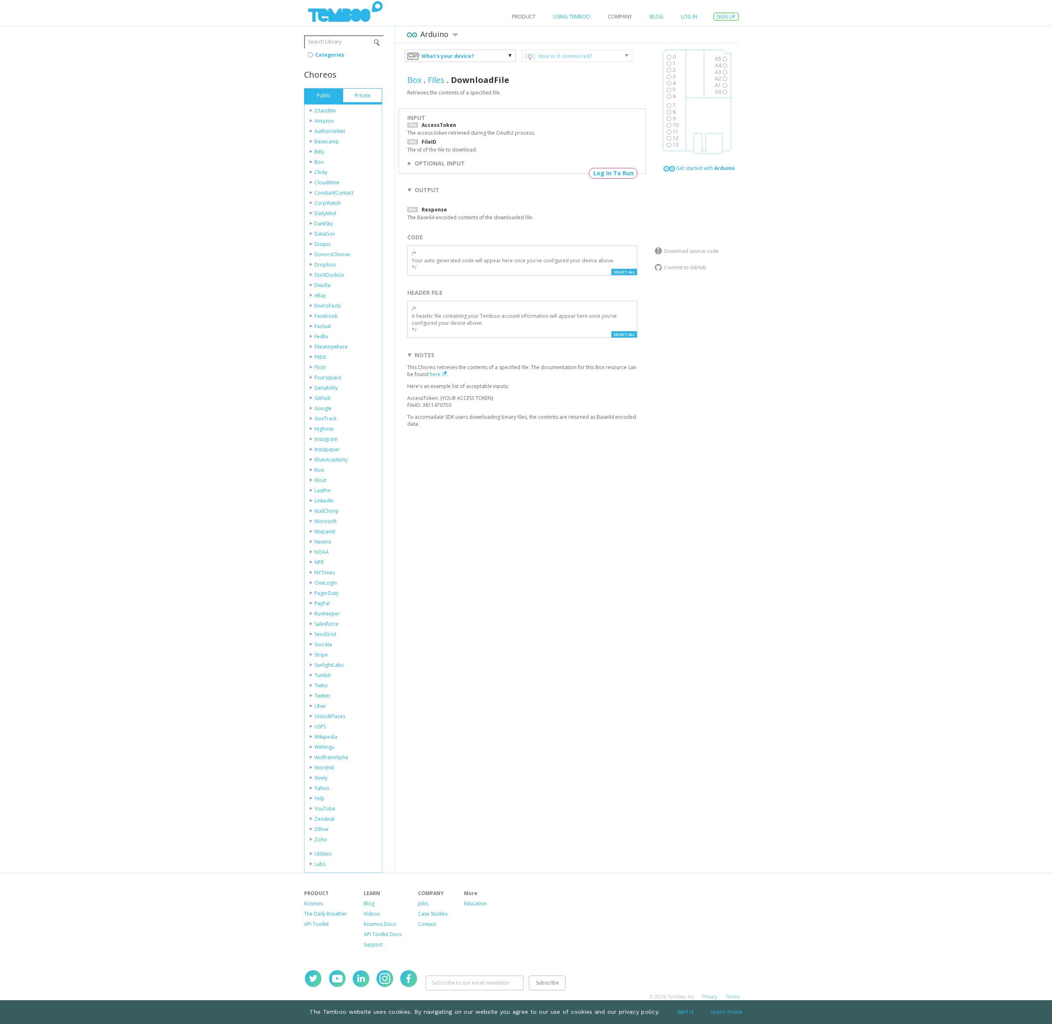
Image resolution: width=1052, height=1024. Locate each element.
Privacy (709, 996)
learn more (727, 1011)
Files (436, 79)
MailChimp (326, 510)
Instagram (326, 439)
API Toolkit (316, 924)
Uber (320, 706)
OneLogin (325, 582)
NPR (319, 562)
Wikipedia (325, 736)
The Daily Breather (325, 913)
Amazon (324, 120)
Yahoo (322, 788)
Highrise (324, 428)
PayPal (322, 603)
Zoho (320, 839)
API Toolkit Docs (382, 934)
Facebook (325, 315)
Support (373, 944)
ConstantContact (333, 192)
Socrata (323, 644)
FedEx (321, 336)
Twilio (321, 685)
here (435, 374)
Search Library (324, 41)
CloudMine (326, 182)
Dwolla (322, 285)
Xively (321, 777)
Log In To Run (613, 173)
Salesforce (326, 623)
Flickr (320, 367)
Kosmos (313, 903)
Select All (624, 272)
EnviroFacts (327, 305)
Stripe (321, 654)
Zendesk (324, 818)
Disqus (322, 244)
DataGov (324, 233)
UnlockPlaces (329, 716)
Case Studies (433, 913)
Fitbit (320, 357)
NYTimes (324, 572)
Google (323, 408)
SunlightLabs (329, 664)
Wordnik (324, 767)
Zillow (321, 829)
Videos (372, 913)
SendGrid (325, 634)
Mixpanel (324, 531)
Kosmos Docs (380, 924)
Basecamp (326, 141)
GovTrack (325, 418)
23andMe (325, 110)
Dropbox (325, 264)
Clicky (321, 172)
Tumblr (322, 675)
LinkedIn (324, 500)
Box (318, 161)
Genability (326, 387)
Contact (427, 924)
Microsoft (325, 521)
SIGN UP (726, 16)
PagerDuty (326, 593)
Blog (656, 16)
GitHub (322, 398)
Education (475, 903)
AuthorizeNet (329, 131)
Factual (322, 326)
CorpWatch (327, 203)
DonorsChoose (332, 254)
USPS (320, 726)
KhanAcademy (331, 459)
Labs (319, 864)
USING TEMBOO (571, 16)
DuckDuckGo (329, 274)
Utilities (323, 853)
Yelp (319, 798)
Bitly (319, 151)
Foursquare (327, 377)
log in (689, 16)
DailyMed (325, 213)
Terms (732, 996)
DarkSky (323, 223)
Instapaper (327, 449)
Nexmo (322, 541)
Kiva (319, 469)
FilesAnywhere (331, 346)
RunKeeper (327, 613)
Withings (324, 747)
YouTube (324, 808)
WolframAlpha (331, 757)
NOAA (321, 552)
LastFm (322, 490)
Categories (329, 54)
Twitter (322, 695)
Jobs (423, 903)
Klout (320, 480)
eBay (320, 295)
